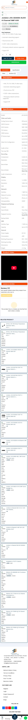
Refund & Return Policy (9, 670)
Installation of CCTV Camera (13, 561)
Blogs (5, 699)
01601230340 (15, 62)
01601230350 (17, 661)
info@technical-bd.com (11, 663)
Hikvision (8, 29)
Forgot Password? (8, 694)
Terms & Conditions (8, 673)
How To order (7, 678)
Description (5, 70)
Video (3, 73)
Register (5, 688)
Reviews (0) (12, 73)
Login (4, 691)
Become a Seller (8, 681)
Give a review (7, 295)
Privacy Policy (7, 675)
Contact (5, 697)
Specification (16, 70)
